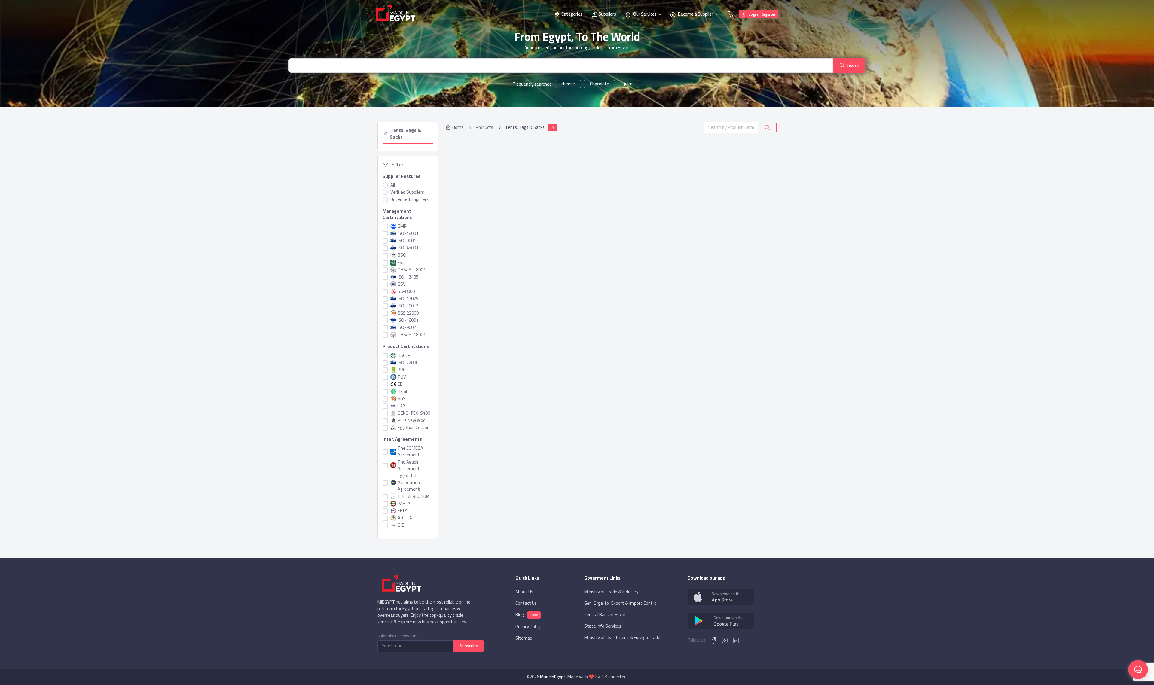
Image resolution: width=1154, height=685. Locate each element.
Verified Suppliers (407, 192)
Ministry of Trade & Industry (611, 592)
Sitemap (523, 638)
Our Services (644, 14)
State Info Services (602, 626)
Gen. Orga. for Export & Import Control (621, 603)
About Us (524, 592)
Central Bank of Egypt (605, 614)
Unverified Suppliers (409, 199)
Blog (526, 615)
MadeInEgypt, (553, 677)
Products (484, 127)
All (392, 185)
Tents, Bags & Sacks (406, 134)
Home (458, 127)
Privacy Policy (528, 626)
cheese (568, 84)
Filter (396, 164)
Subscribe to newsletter (397, 636)
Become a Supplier (695, 14)
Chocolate (599, 84)
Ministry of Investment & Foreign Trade (622, 637)
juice (628, 84)
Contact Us (526, 603)
